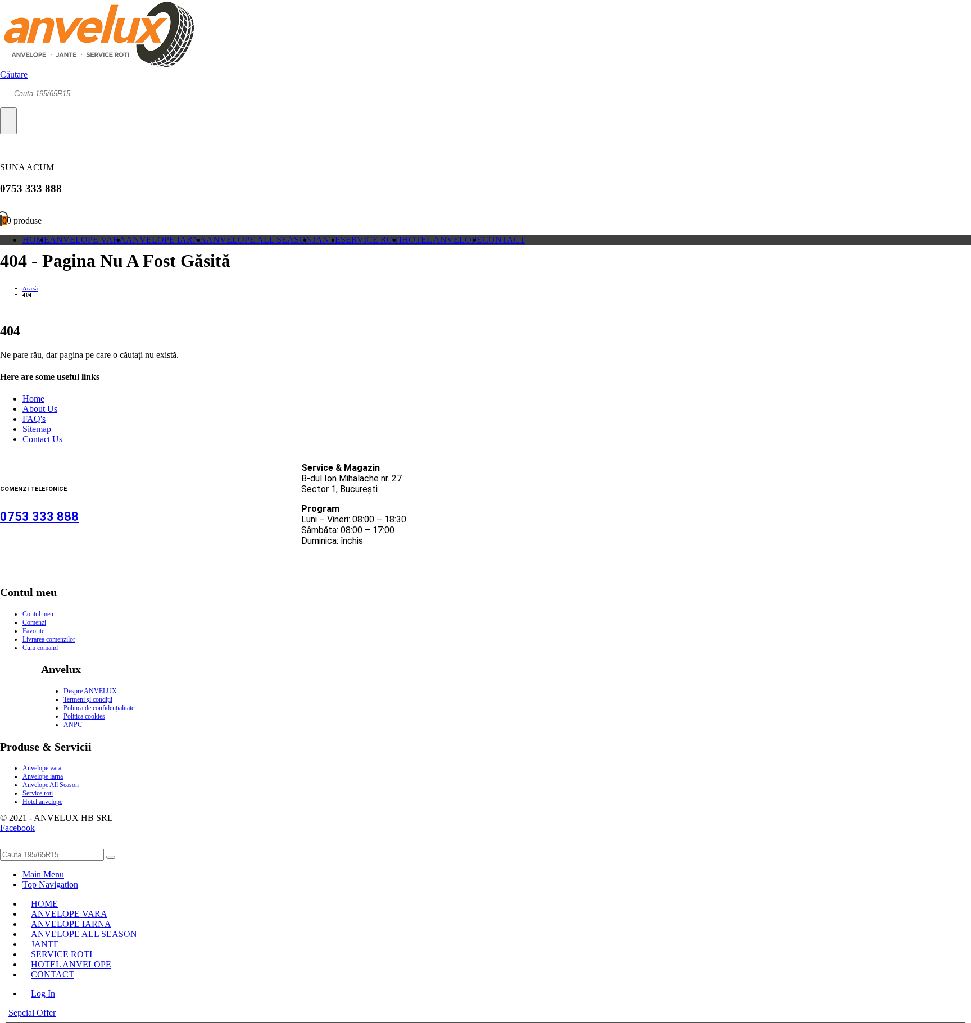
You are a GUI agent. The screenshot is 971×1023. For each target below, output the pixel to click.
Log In (43, 993)
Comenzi (34, 622)
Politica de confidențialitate (98, 708)
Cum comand (40, 648)
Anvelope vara (41, 768)
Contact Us (42, 439)
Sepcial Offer (32, 1012)
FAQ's (34, 419)
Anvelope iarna (42, 776)
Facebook (17, 828)
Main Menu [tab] (43, 874)
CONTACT (503, 239)
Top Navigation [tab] (50, 884)
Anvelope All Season (50, 785)
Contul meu (37, 614)
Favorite (33, 631)
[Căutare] (8, 120)
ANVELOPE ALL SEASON (259, 239)
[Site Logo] (97, 64)
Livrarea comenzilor (48, 639)
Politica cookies (84, 716)
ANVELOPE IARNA (166, 239)
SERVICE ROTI (371, 239)
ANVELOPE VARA (87, 239)
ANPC (72, 725)
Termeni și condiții (87, 699)
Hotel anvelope (42, 802)
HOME (35, 239)
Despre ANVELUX (90, 691)
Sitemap (36, 429)
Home (33, 398)
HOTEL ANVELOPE (442, 239)
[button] (14, 74)
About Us (39, 408)
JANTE (326, 239)
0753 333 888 (39, 517)
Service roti (37, 793)
